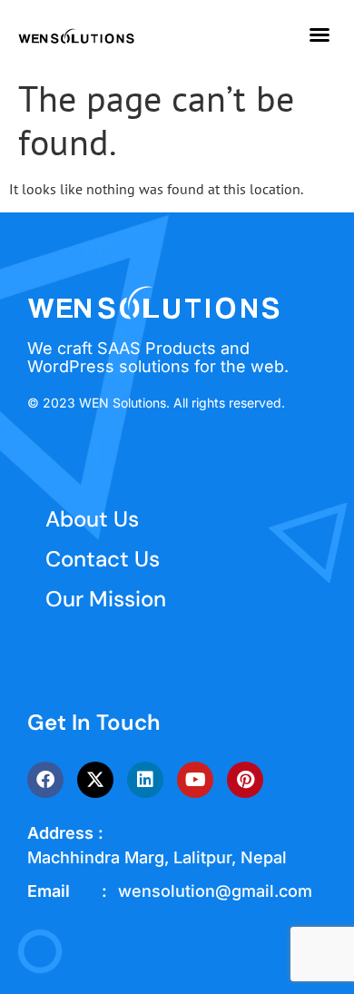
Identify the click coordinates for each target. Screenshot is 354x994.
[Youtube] (195, 780)
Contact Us (102, 559)
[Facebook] (45, 780)
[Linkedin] (145, 780)
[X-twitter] (95, 780)
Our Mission (105, 599)
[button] (319, 34)
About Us (92, 519)
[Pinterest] (245, 780)
